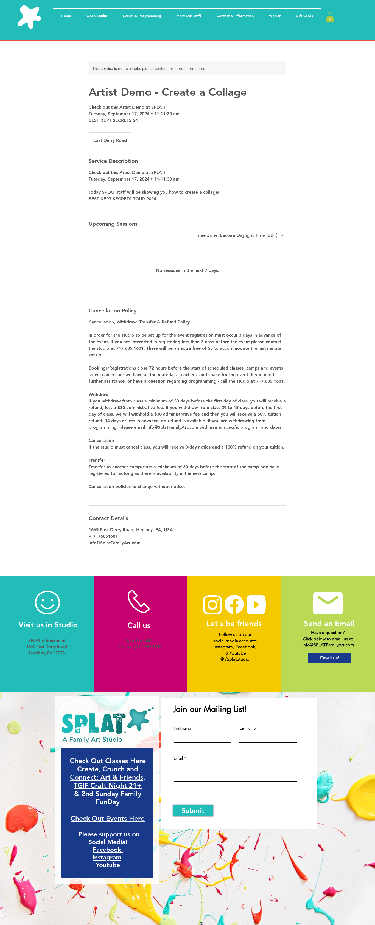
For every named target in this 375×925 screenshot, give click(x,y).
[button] (330, 17)
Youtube (108, 865)
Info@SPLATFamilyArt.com (328, 644)
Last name (247, 728)
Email (178, 758)
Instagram (107, 857)
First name (182, 728)
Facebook (108, 849)
